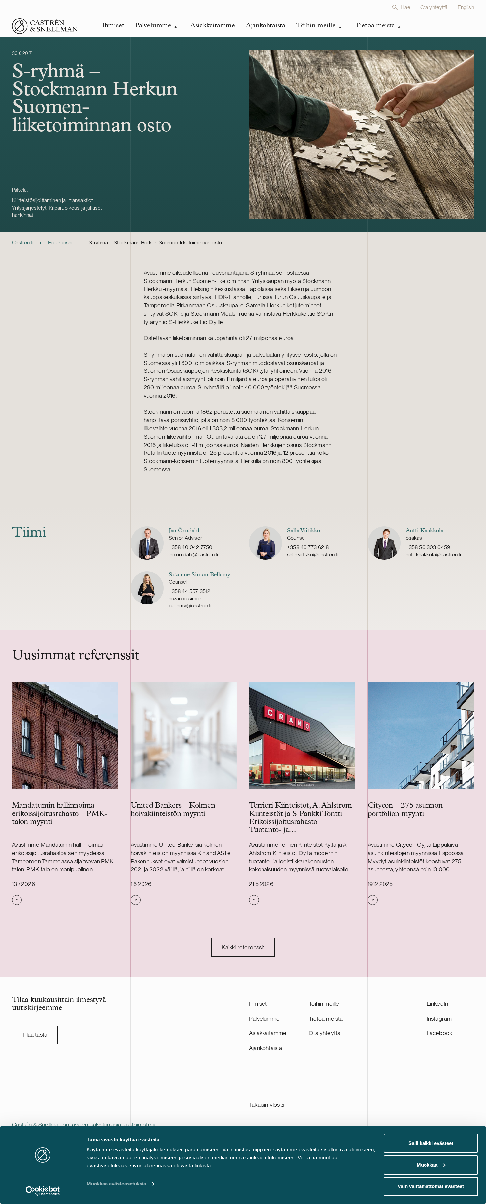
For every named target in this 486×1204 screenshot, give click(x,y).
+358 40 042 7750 (191, 547)
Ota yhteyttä (434, 7)
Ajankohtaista (265, 1047)
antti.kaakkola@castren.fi (433, 554)
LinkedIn (437, 1003)
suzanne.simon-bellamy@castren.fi (190, 602)
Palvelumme (264, 1018)
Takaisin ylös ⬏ (267, 1104)
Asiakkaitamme (267, 1032)
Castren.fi (22, 242)
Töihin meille (324, 1003)
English (466, 7)
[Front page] (45, 26)
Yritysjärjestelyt (29, 208)
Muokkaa (427, 1165)
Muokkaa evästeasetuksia (116, 1183)
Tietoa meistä (326, 1018)
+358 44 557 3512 (190, 591)
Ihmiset (258, 1003)
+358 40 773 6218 (308, 547)
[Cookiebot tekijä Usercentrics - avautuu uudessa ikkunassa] (43, 1191)
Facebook (439, 1032)
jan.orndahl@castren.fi (193, 554)
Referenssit (61, 242)
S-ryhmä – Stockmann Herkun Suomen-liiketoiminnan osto (155, 242)
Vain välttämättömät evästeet (431, 1186)
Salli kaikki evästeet (430, 1143)
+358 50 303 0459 (428, 547)
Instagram (439, 1018)
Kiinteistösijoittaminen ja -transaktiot (52, 200)
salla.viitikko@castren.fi (312, 554)
